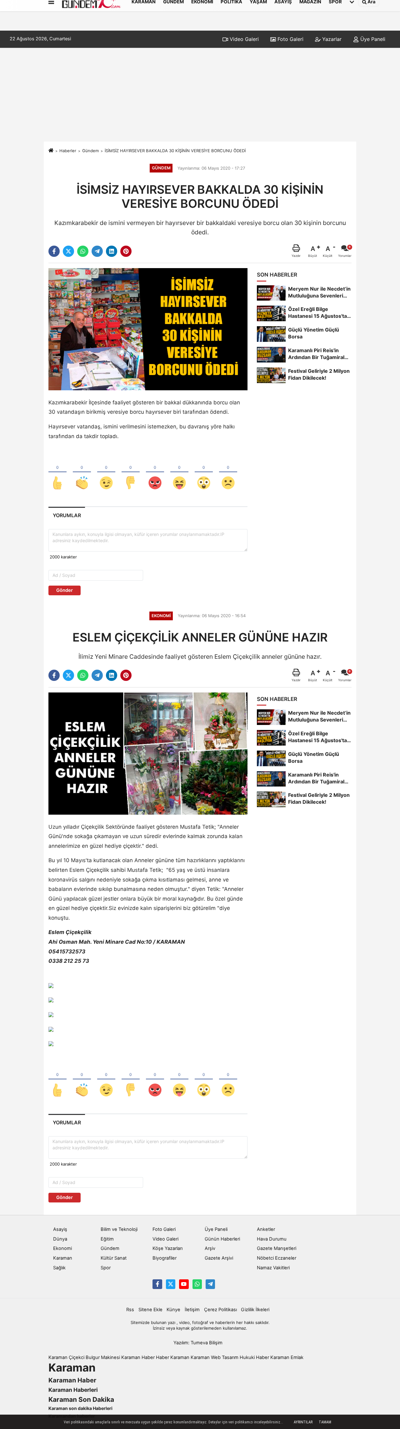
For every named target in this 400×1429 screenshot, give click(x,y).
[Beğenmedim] (131, 472)
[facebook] (54, 251)
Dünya (60, 1239)
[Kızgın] (155, 472)
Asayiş (60, 1229)
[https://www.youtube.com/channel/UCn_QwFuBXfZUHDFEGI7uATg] (183, 1284)
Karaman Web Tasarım (214, 1357)
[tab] (66, 515)
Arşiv (210, 1248)
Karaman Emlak (286, 1357)
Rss (130, 1309)
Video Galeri (243, 39)
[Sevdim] (106, 472)
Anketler (266, 1229)
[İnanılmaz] (204, 472)
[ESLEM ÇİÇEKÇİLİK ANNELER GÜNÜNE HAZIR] (148, 753)
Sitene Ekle (150, 1309)
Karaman (62, 1258)
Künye (173, 1309)
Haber (162, 1357)
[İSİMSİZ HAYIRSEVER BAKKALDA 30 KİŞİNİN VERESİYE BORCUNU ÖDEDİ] (148, 329)
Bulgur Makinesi (103, 1357)
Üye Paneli (372, 39)
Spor (106, 1268)
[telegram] (97, 251)
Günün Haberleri (222, 1239)
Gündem (90, 150)
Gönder (64, 590)
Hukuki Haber (254, 1357)
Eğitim (107, 1239)
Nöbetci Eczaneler (276, 1258)
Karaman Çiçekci (66, 1357)
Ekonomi (62, 1248)
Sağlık (59, 1268)
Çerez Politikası (220, 1309)
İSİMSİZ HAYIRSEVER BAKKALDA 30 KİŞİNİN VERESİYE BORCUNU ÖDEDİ (175, 150)
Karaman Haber (138, 1357)
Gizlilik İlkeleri (255, 1309)
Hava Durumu (272, 1239)
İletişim (192, 1309)
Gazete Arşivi (219, 1258)
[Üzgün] (228, 472)
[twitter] (68, 251)
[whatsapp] (82, 251)
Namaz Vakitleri (273, 1268)
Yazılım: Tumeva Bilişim (197, 1343)
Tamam (325, 1422)
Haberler (67, 150)
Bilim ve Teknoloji (119, 1229)
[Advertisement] (200, 94)
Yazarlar (331, 39)
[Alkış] (82, 472)
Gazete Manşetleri (276, 1248)
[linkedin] (111, 251)
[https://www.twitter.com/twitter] (170, 1284)
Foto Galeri (289, 39)
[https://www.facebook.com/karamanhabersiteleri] (157, 1284)
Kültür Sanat (114, 1258)
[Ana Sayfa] (50, 150)
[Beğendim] (57, 472)
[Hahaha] (179, 472)
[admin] (210, 1284)
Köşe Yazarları (167, 1248)
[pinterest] (126, 251)
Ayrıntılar (303, 1422)
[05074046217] (197, 1284)
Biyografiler (164, 1258)
